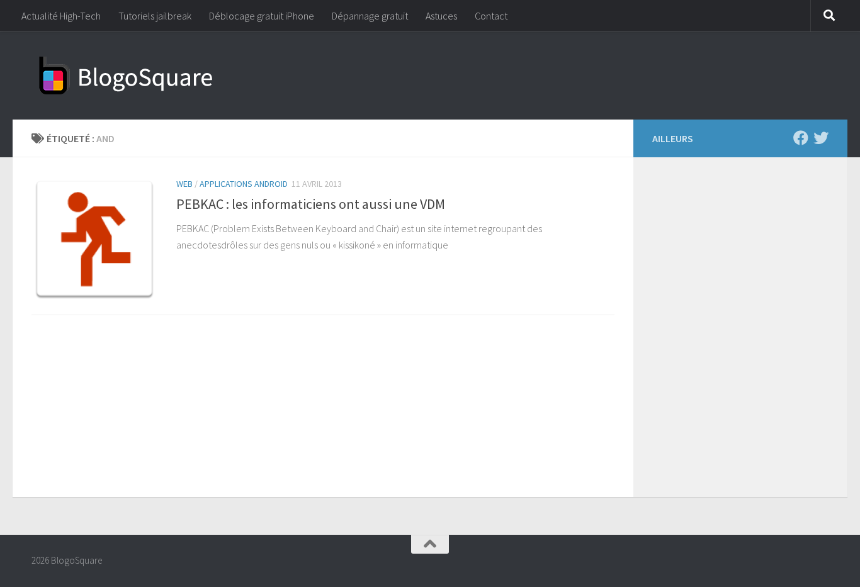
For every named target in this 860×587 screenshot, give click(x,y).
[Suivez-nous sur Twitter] (821, 137)
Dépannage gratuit (370, 15)
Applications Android (244, 183)
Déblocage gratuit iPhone (261, 15)
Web (184, 183)
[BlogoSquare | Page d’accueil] (125, 75)
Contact (491, 15)
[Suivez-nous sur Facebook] (800, 137)
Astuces (441, 15)
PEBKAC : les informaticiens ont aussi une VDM (310, 204)
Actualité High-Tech (61, 15)
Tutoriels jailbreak (154, 15)
